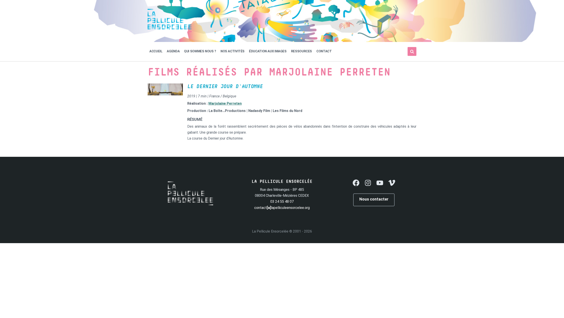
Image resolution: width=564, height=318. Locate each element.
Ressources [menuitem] (301, 51)
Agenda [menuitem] (173, 51)
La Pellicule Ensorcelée (270, 231)
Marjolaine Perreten (225, 103)
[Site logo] (170, 31)
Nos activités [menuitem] (233, 51)
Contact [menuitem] (324, 51)
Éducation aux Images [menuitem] (268, 51)
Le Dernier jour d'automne (225, 86)
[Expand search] (412, 51)
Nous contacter (373, 199)
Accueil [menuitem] (155, 51)
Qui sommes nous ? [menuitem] (200, 51)
